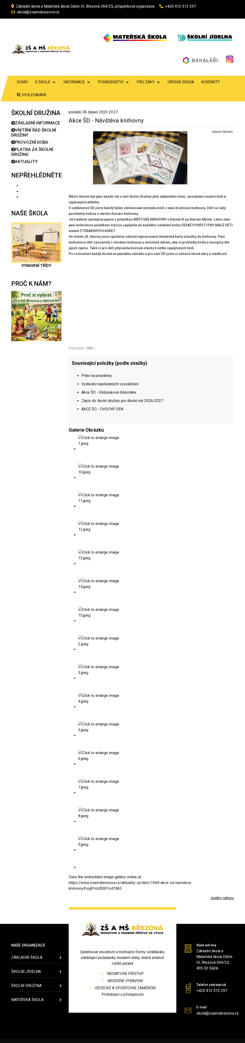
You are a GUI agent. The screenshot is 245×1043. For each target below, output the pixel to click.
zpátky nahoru (222, 898)
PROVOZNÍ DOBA (31, 142)
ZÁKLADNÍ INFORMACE (37, 122)
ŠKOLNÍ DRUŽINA (26, 985)
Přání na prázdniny (96, 375)
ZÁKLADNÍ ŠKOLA (26, 957)
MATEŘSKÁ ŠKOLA (27, 999)
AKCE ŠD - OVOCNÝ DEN (102, 409)
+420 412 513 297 (180, 6)
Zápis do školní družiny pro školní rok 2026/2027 (122, 400)
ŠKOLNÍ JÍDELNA (26, 971)
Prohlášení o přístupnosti (123, 994)
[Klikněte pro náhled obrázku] (140, 157)
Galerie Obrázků (222, 131)
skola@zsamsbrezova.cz (38, 12)
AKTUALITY (26, 161)
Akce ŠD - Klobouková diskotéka (108, 392)
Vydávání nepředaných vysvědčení (110, 384)
